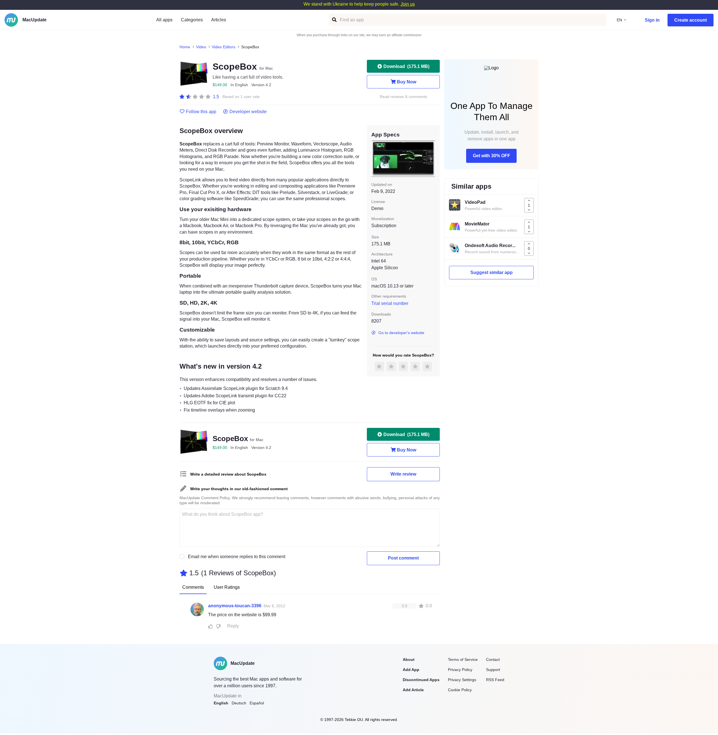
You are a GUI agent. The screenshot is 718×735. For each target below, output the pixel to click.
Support (493, 669)
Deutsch (239, 703)
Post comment (403, 558)
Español (257, 703)
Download (406, 66)
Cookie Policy (460, 689)
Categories (192, 20)
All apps (164, 20)
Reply (233, 626)
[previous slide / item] (375, 159)
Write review (403, 474)
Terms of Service (463, 659)
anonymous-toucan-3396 (234, 606)
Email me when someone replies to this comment (236, 556)
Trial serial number (389, 303)
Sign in (652, 20)
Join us (408, 4)
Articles (218, 20)
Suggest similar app (491, 272)
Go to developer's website (401, 332)
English (221, 703)
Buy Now (406, 82)
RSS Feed (495, 679)
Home (185, 46)
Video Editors (223, 46)
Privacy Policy (460, 669)
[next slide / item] (431, 159)
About (409, 659)
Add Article (413, 689)
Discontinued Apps (421, 679)
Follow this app (201, 111)
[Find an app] (334, 19)
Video (201, 46)
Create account (690, 20)
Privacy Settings (462, 679)
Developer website (248, 111)
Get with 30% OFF (491, 156)
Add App (411, 669)
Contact (493, 659)
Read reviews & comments (403, 96)
